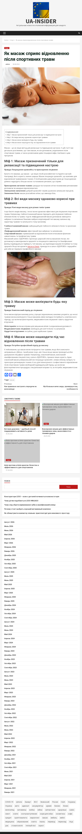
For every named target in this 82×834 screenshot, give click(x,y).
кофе (70, 814)
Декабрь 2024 (10, 605)
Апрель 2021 (9, 780)
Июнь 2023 (8, 680)
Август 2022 (9, 722)
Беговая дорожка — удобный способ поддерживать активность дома (22, 414)
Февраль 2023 (10, 697)
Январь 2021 (9, 792)
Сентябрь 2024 (10, 618)
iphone (19, 802)
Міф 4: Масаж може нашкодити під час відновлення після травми (31, 143)
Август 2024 (9, 622)
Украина (71, 802)
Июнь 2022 (8, 730)
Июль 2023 (8, 676)
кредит (8, 818)
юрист (41, 825)
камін (71, 810)
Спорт (7, 48)
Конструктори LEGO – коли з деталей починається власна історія (31, 497)
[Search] (79, 33)
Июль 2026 (8, 526)
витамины (21, 810)
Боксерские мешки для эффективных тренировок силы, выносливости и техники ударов (60, 414)
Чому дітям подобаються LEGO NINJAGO (21, 501)
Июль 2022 (8, 726)
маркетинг (34, 818)
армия (48, 806)
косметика (60, 814)
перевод (51, 821)
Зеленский (44, 802)
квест (7, 814)
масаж (12, 380)
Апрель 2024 (9, 638)
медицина (9, 821)
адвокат (25, 806)
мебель (54, 818)
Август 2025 (9, 572)
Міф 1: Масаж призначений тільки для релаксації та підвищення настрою (34, 135)
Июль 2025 (8, 576)
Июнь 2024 (8, 630)
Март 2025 (8, 593)
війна (40, 810)
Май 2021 (8, 776)
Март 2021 (8, 784)
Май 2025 (8, 584)
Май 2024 (8, 634)
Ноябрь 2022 (9, 709)
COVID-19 (9, 802)
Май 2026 (8, 535)
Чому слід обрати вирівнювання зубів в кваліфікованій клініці (29, 505)
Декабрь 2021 (10, 755)
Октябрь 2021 (10, 763)
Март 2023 (8, 693)
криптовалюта (21, 818)
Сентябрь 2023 (10, 668)
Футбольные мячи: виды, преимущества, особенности (60, 386)
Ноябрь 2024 (9, 609)
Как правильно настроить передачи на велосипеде (20, 386)
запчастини (50, 810)
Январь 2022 (9, 751)
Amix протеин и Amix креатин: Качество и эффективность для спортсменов (22, 451)
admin (8, 64)
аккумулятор (37, 806)
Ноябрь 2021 (9, 759)
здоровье (62, 810)
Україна (8, 806)
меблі (62, 818)
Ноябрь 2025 (9, 560)
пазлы (42, 821)
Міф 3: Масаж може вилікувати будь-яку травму (25, 140)
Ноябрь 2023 (9, 659)
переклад (62, 821)
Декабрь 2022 (10, 705)
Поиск (7, 481)
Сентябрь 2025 (10, 568)
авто (17, 806)
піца (71, 821)
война (31, 810)
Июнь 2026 (8, 530)
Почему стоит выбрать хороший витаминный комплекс (27, 509)
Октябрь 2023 (10, 663)
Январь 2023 (9, 701)
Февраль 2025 (10, 597)
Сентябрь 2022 (10, 717)
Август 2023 (9, 672)
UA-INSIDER (41, 21)
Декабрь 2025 (10, 555)
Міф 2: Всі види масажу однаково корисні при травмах (27, 137)
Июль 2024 (8, 626)
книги (15, 814)
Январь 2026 (9, 551)
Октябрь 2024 (10, 614)
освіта (34, 821)
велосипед (9, 810)
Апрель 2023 (9, 688)
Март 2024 (8, 643)
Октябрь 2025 (10, 564)
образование (22, 821)
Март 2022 (8, 742)
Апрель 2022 (9, 738)
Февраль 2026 (10, 547)
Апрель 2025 (9, 589)
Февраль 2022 (10, 747)
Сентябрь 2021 (10, 767)
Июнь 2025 (8, 580)
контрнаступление (29, 814)
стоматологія (17, 825)
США (63, 802)
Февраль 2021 (10, 788)
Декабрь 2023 (10, 655)
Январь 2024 (9, 651)
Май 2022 (8, 734)
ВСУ (35, 802)
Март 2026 (8, 543)
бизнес (57, 806)
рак (6, 825)
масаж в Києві (33, 246)
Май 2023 (8, 684)
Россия (55, 802)
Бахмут (28, 802)
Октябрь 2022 (10, 713)
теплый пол (30, 825)
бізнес (65, 806)
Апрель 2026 (9, 539)
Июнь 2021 (8, 771)
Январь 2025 (9, 601)
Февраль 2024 (10, 647)
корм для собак (46, 814)
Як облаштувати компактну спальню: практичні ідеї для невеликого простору (37, 513)
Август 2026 (9, 522)
